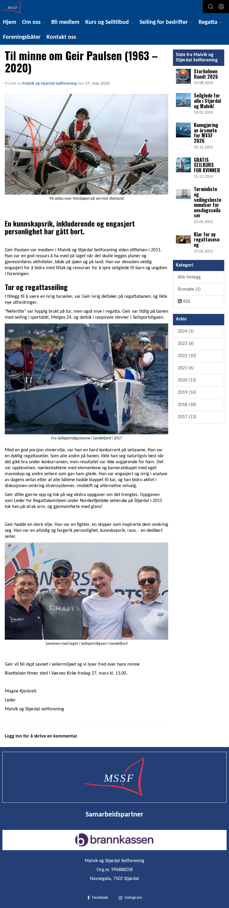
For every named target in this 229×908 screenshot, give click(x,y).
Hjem (9, 22)
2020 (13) (187, 380)
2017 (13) (187, 417)
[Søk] (210, 6)
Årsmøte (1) (189, 289)
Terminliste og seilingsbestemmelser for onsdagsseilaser (207, 202)
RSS (186, 301)
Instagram (133, 897)
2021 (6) (186, 368)
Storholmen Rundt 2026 (206, 74)
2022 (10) (187, 356)
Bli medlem (65, 22)
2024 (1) (186, 331)
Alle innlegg (189, 277)
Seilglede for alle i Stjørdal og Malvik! (207, 100)
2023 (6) (186, 343)
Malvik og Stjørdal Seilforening (49, 83)
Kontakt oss (61, 37)
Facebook (100, 897)
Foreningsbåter (22, 37)
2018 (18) (187, 404)
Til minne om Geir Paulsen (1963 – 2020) (81, 61)
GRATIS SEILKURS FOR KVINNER (207, 165)
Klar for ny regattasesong (206, 239)
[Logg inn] (221, 6)
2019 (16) (187, 392)
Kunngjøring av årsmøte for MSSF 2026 (206, 132)
